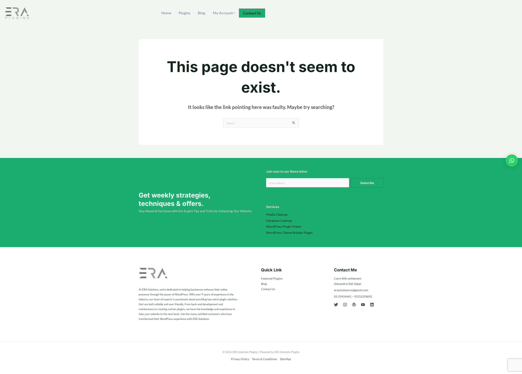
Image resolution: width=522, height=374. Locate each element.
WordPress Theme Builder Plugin (289, 232)
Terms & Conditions (264, 359)
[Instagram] (345, 305)
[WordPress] (354, 305)
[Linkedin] (372, 305)
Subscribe (367, 183)
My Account (224, 13)
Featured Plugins (271, 278)
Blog (201, 13)
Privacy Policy (240, 359)
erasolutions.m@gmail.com (351, 290)
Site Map (285, 359)
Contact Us (268, 289)
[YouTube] (363, 305)
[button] (252, 13)
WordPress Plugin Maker (283, 226)
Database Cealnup (279, 220)
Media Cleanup (277, 214)
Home (166, 13)
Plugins (184, 13)
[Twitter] (336, 305)
